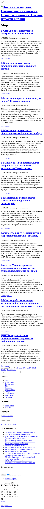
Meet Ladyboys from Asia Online (16, 444)
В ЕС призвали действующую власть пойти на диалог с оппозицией (18, 200)
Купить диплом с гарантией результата (19, 449)
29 (30, 368)
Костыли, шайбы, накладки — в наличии (20, 442)
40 (2, 370)
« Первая (18, 368)
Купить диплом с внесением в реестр (18, 440)
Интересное (9, 384)
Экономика (9, 397)
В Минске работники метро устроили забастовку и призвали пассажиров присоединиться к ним (21, 303)
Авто (7, 380)
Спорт (7, 392)
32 (35, 368)
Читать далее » (6, 58)
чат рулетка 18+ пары (8, 424)
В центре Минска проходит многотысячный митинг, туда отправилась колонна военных (19, 268)
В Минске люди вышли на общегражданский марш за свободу (21, 132)
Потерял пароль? (11, 479)
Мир (6, 386)
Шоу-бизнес (9, 395)
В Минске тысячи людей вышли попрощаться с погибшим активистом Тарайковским (20, 165)
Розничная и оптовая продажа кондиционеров (22, 436)
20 (25, 368)
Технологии (9, 393)
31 (33, 368)
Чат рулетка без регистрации (15, 438)
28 (28, 368)
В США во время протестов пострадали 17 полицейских (17, 32)
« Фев (3, 501)
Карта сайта (9, 406)
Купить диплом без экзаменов (16, 451)
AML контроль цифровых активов (17, 434)
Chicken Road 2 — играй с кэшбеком (18, 461)
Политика (8, 388)
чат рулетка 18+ (6, 506)
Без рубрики (9, 382)
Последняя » (11, 370)
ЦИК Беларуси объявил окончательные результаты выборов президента (17, 338)
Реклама (8, 407)
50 (3, 370)
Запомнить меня (15, 475)
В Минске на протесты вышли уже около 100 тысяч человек (21, 99)
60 (5, 370)
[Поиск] (2, 2)
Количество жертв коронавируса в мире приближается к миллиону (21, 234)
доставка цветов (7, 416)
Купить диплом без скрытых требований (20, 447)
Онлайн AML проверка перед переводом (20, 432)
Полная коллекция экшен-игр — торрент (20, 463)
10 (24, 368)
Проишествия (10, 390)
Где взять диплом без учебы (15, 446)
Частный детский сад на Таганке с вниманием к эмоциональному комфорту (22, 454)
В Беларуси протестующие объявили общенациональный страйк (18, 66)
